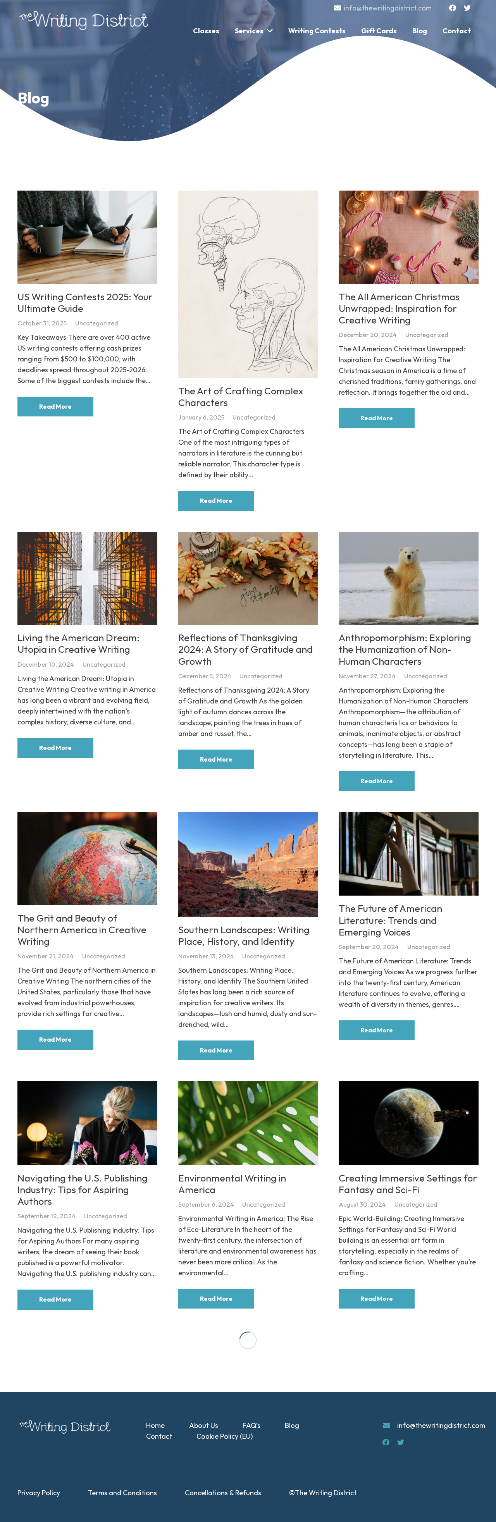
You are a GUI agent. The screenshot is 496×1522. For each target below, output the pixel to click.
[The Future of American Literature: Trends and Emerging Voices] (409, 854)
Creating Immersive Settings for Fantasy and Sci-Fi (408, 1184)
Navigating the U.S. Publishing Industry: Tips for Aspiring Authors (82, 1189)
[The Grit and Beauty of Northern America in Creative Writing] (87, 858)
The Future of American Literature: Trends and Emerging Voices (390, 920)
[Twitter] (467, 7)
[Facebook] (452, 7)
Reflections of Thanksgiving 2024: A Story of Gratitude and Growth (245, 649)
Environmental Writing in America (232, 1184)
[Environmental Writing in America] (248, 1123)
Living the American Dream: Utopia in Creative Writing (78, 643)
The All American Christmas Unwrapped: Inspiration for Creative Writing (399, 308)
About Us (203, 1425)
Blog (292, 1425)
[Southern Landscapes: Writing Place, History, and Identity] (248, 864)
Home (155, 1425)
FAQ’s (251, 1425)
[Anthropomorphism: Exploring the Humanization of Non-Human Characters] (409, 578)
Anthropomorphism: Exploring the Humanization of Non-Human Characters (405, 649)
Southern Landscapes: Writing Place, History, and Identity (244, 936)
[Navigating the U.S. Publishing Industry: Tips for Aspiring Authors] (87, 1123)
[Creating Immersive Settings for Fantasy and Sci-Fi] (409, 1123)
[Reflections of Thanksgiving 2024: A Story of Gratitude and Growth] (248, 578)
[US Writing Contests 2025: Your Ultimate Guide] (87, 237)
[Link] (85, 20)
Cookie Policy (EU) (224, 1436)
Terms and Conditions (122, 1492)
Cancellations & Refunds (223, 1492)
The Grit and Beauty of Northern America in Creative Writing (81, 930)
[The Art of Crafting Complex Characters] (248, 284)
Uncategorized (96, 323)
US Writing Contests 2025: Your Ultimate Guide (85, 303)
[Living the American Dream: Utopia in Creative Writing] (87, 578)
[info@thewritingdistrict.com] (389, 1425)
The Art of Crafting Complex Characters (240, 397)
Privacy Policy (38, 1492)
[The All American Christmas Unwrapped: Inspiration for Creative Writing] (409, 237)
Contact (159, 1436)
